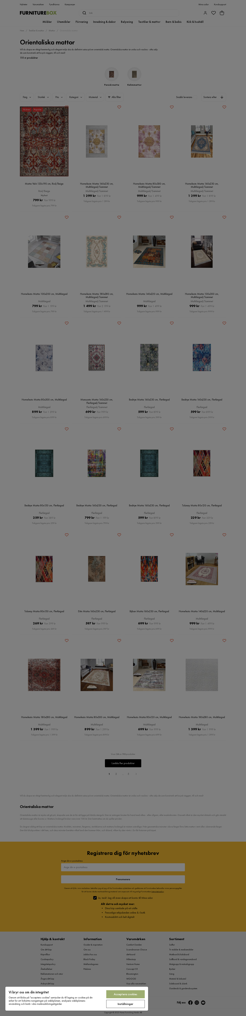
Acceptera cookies (125, 994)
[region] (76, 999)
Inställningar (125, 1004)
